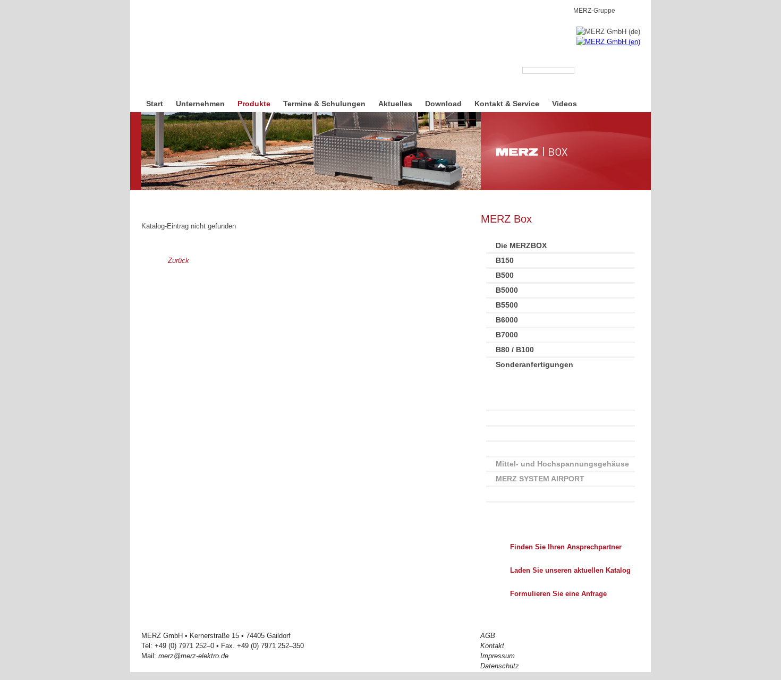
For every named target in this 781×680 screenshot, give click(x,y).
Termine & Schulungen (324, 103)
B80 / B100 (515, 349)
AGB (487, 636)
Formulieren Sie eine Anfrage (558, 594)
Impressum (497, 656)
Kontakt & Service (506, 103)
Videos (564, 103)
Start (154, 103)
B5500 (507, 305)
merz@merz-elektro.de (193, 656)
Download (443, 103)
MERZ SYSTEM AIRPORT (540, 478)
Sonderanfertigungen (534, 364)
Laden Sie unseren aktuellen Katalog (570, 570)
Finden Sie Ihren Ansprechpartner (566, 547)
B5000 (507, 290)
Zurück (178, 261)
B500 (505, 275)
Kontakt (492, 646)
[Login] (636, 10)
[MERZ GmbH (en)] (608, 42)
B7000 (507, 334)
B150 (505, 260)
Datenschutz (499, 666)
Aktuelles (395, 103)
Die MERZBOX (521, 245)
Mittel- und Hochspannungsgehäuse (562, 464)
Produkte (253, 103)
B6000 (507, 320)
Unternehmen (200, 103)
